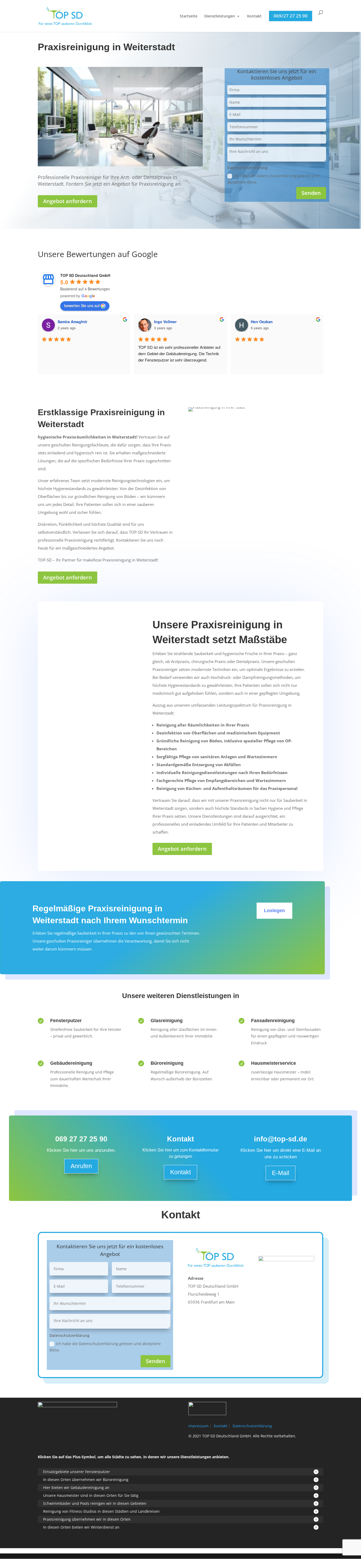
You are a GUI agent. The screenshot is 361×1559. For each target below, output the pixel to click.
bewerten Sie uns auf (82, 305)
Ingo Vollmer (165, 321)
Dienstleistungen (219, 16)
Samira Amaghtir (72, 321)
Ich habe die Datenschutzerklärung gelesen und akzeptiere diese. (273, 179)
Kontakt (254, 16)
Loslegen (274, 910)
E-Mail (280, 1172)
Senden (311, 192)
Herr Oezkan (262, 321)
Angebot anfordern (67, 201)
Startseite (188, 16)
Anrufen (81, 1166)
